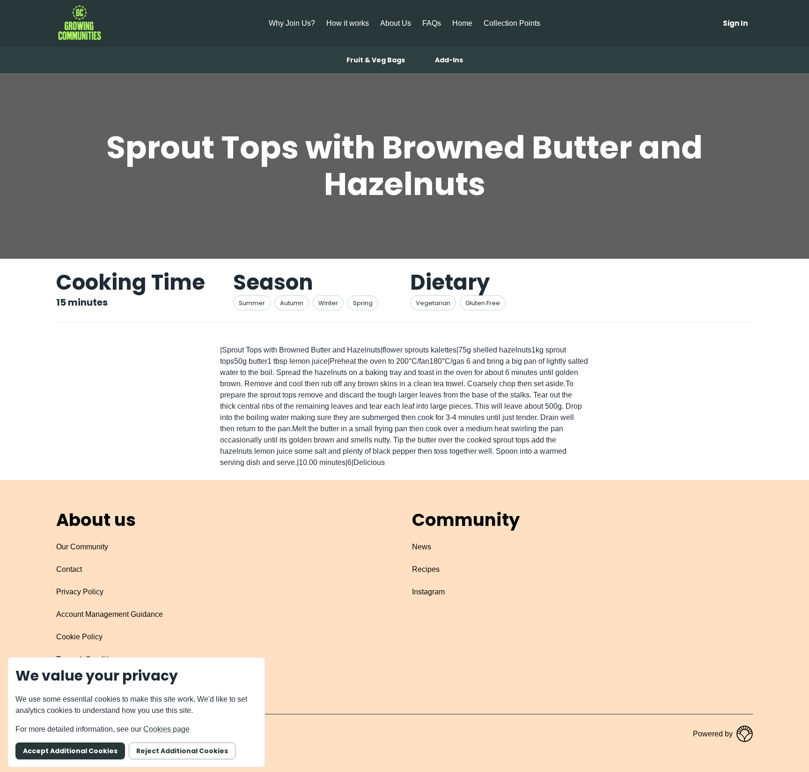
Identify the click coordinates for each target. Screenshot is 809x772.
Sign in (735, 23)
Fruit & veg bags (375, 60)
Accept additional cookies (70, 751)
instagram (428, 592)
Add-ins (449, 60)
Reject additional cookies (182, 751)
